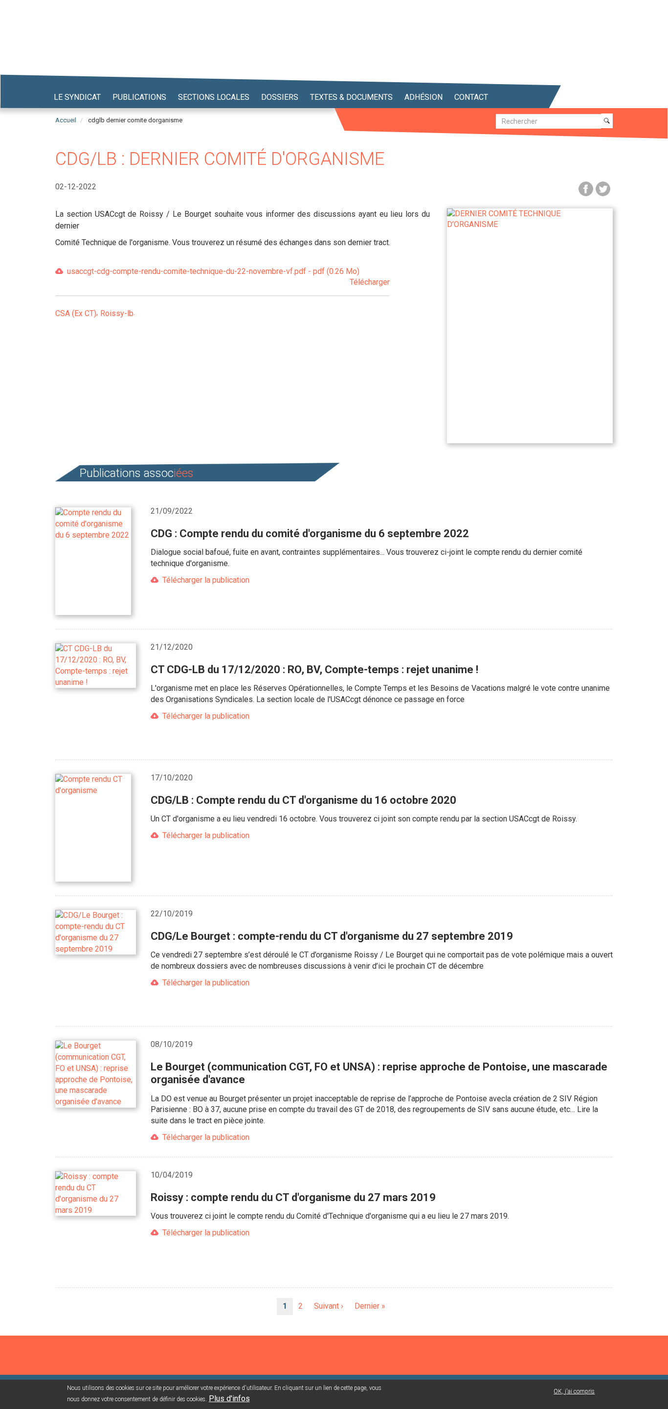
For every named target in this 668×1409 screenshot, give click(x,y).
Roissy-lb (117, 313)
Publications (139, 97)
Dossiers (279, 97)
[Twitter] (603, 188)
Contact (471, 97)
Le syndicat (77, 97)
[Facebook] (586, 188)
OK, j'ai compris (574, 1391)
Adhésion (423, 97)
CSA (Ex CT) (75, 313)
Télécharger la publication (205, 580)
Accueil (65, 120)
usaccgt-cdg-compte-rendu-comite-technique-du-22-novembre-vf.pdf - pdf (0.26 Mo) (228, 277)
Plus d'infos (229, 1398)
